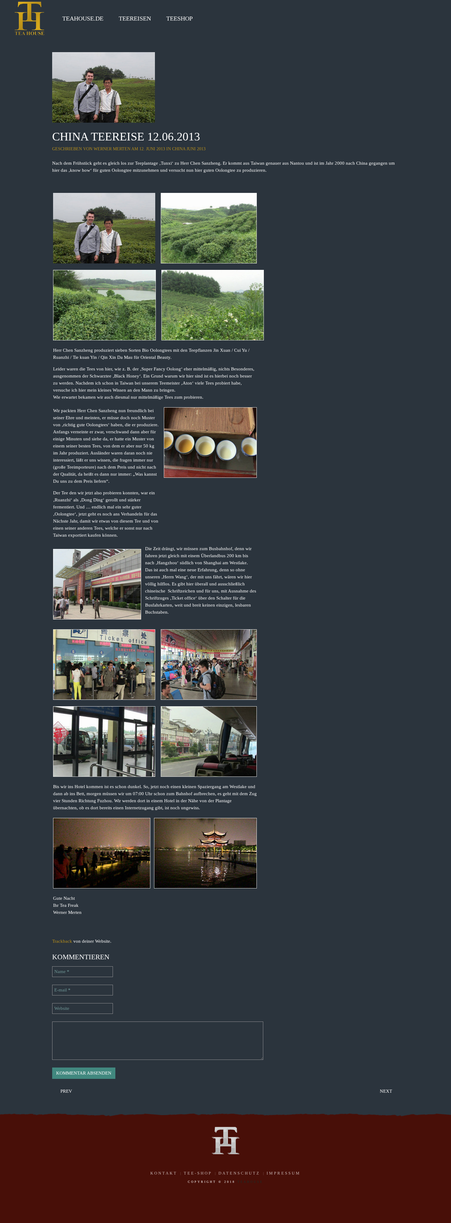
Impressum (284, 1173)
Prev (65, 1091)
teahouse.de (82, 18)
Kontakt (163, 1173)
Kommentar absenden (83, 1073)
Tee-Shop (198, 1173)
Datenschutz (239, 1173)
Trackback (62, 941)
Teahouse (250, 1181)
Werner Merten (112, 149)
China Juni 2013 (189, 149)
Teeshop (179, 18)
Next (386, 1091)
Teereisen (135, 18)
